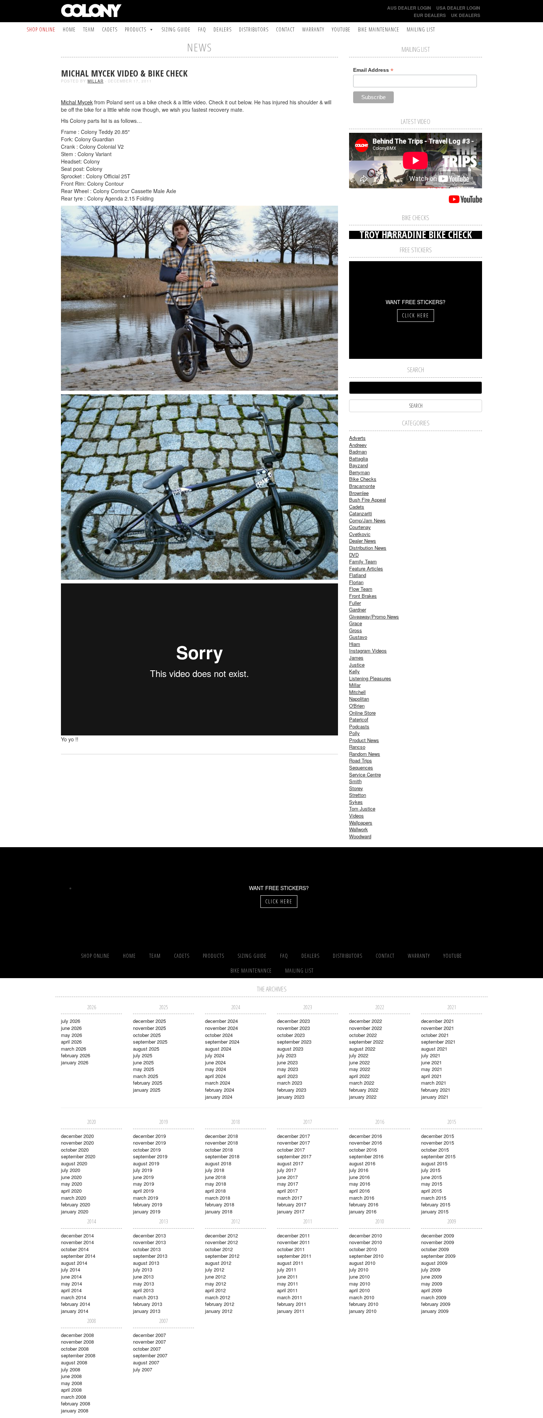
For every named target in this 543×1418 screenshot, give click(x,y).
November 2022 (365, 1027)
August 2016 (362, 1163)
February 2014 (75, 1303)
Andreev (358, 444)
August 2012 (218, 1262)
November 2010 (365, 1242)
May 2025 (143, 1068)
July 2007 (142, 1369)
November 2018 (221, 1142)
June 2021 (431, 1062)
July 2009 (430, 1269)
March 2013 (145, 1297)
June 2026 (71, 1027)
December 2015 (437, 1135)
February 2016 (363, 1204)
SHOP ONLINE (41, 29)
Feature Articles (366, 568)
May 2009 (431, 1283)
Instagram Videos (368, 650)
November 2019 (149, 1142)
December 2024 (221, 1020)
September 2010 (366, 1255)
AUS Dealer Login (409, 7)
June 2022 (359, 1062)
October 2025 (147, 1034)
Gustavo (358, 636)
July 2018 (214, 1169)
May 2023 (287, 1068)
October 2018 (219, 1149)
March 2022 (361, 1082)
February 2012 (219, 1303)
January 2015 (434, 1211)
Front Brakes (363, 595)
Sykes (356, 801)
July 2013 (142, 1269)
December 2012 (221, 1235)
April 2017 (287, 1190)
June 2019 (143, 1176)
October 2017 (291, 1149)
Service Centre (365, 774)
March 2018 (217, 1197)
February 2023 (291, 1089)
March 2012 (217, 1297)
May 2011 (287, 1283)
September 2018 (222, 1156)
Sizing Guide (176, 29)
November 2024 (221, 1027)
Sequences (361, 767)
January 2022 (362, 1096)
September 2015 (438, 1156)
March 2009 (433, 1297)
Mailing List (421, 29)
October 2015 (435, 1149)
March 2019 (145, 1197)
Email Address (373, 70)
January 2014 (74, 1310)
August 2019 (146, 1163)
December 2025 (149, 1020)
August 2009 (434, 1262)
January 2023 (290, 1096)
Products (135, 29)
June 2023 (287, 1062)
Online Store (362, 712)
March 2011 (289, 1297)
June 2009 (431, 1276)
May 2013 (143, 1283)
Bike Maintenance (378, 29)
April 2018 (215, 1190)
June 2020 (71, 1176)
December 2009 (437, 1235)
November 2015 (437, 1142)
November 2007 (149, 1341)
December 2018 (221, 1135)
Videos (356, 815)
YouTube (341, 29)
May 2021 (431, 1068)
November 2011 (293, 1242)
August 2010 (362, 1262)
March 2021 (433, 1082)
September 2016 (366, 1156)
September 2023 (294, 1041)
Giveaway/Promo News (374, 616)
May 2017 (287, 1183)
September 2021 (438, 1041)
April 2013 (143, 1290)
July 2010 (358, 1269)
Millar (95, 81)
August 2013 (146, 1262)
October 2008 (75, 1348)
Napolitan (359, 698)
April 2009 (431, 1290)
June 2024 (215, 1062)
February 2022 (363, 1089)
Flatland (357, 575)
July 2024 (214, 1055)
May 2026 (71, 1034)
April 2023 (287, 1076)
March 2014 (73, 1297)
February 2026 (75, 1055)
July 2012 (214, 1269)
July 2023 (286, 1055)
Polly (354, 733)
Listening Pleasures (370, 678)
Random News (364, 753)
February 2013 (147, 1303)
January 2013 (146, 1310)
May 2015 (431, 1183)
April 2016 (359, 1190)
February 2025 (147, 1082)
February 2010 (363, 1303)
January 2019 (146, 1211)
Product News (364, 740)
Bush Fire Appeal (367, 499)
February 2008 (75, 1403)
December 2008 (77, 1334)
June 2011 (287, 1276)
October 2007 (147, 1348)
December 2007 (149, 1334)
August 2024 (218, 1048)
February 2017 (291, 1204)
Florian (356, 582)
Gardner (357, 609)
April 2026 (71, 1041)
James (356, 657)
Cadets (109, 29)
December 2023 (293, 1020)
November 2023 (293, 1027)
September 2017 (294, 1156)
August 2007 (146, 1362)
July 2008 (70, 1369)
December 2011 (293, 1235)
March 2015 (433, 1197)
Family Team (363, 561)
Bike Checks (362, 478)
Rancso (357, 746)
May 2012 (215, 1283)
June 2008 (71, 1376)
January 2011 (290, 1310)
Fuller (355, 602)
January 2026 (74, 1062)
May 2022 (359, 1068)
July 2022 (358, 1055)
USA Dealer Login (458, 7)
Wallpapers (360, 822)
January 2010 (362, 1310)
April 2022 (359, 1076)
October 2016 (363, 1149)
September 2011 (294, 1255)
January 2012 (218, 1310)
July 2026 (70, 1020)
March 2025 (145, 1076)
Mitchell (357, 691)
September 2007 (150, 1355)
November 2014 (77, 1242)
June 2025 (143, 1062)
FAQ (202, 29)
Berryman (359, 472)
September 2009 (438, 1255)
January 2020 (74, 1211)
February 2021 (435, 1089)
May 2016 (359, 1183)
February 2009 (435, 1303)
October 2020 (75, 1149)
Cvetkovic (359, 534)
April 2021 (431, 1076)
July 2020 (70, 1169)
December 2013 (149, 1235)
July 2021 (430, 1055)
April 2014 (71, 1290)
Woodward (360, 836)
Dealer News (362, 540)
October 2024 (219, 1034)
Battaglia (358, 458)
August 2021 (434, 1048)
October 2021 (435, 1034)
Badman (358, 451)
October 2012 (219, 1249)
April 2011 (287, 1290)
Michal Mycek (77, 102)
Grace (355, 623)
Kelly (354, 671)
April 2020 (71, 1190)
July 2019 (142, 1169)
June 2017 (287, 1176)
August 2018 (218, 1163)
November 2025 (149, 1027)
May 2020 (71, 1183)
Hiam (354, 643)
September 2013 (150, 1255)
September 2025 (150, 1041)
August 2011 (290, 1262)
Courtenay (360, 527)
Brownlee (359, 492)
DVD (354, 554)
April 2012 (215, 1290)
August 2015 (434, 1163)
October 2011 (291, 1249)
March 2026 (73, 1048)
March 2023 (289, 1082)
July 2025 (142, 1055)
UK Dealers (465, 15)
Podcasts (359, 726)
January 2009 (434, 1310)
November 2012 (221, 1242)
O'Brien (357, 705)
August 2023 (290, 1048)
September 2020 (78, 1156)
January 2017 (290, 1211)
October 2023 (291, 1034)
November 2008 (77, 1341)
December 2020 (77, 1135)
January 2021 (434, 1096)
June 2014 (71, 1276)
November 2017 (293, 1142)
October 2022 (363, 1034)
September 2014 (78, 1255)
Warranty (313, 29)
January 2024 (218, 1096)
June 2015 (431, 1176)
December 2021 (437, 1020)
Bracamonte (362, 485)
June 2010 (359, 1276)
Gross (355, 630)
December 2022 (365, 1020)
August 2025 (146, 1048)
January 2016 (362, 1211)
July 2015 (430, 1169)
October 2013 (147, 1249)
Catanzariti (360, 513)
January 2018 (218, 1211)
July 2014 (70, 1269)
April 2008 (71, 1389)
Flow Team (360, 588)
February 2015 (435, 1204)
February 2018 (219, 1204)
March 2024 (217, 1082)
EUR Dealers (430, 15)
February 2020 (75, 1204)
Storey (356, 788)
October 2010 (363, 1249)
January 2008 (74, 1410)
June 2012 (215, 1276)
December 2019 (149, 1135)
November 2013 (149, 1242)
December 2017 (293, 1135)
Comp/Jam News (367, 520)
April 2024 (215, 1076)
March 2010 (361, 1297)
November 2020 (77, 1142)
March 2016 (361, 1197)
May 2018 (215, 1183)
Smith (355, 781)
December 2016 (365, 1135)
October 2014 (75, 1249)
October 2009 (435, 1249)
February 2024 (219, 1089)
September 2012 (222, 1255)
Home (69, 29)
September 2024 (222, 1041)
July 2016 (358, 1169)
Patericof (358, 719)
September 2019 (150, 1156)
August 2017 (290, 1163)
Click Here (415, 315)
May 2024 (215, 1068)
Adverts (357, 437)
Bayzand (358, 465)
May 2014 (71, 1283)
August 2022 (362, 1048)
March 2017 (289, 1197)
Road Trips (360, 760)
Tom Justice (362, 808)
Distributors (254, 29)
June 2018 (215, 1176)
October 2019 (147, 1149)
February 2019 (147, 1204)
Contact (285, 29)
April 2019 (143, 1190)
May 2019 (143, 1183)
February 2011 (291, 1303)
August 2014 (74, 1262)
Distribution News (367, 547)
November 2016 (365, 1142)
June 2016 (359, 1176)
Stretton (357, 794)
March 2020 (73, 1197)
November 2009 (437, 1242)
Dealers (223, 29)
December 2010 (365, 1235)
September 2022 (366, 1041)
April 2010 (359, 1290)
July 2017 (286, 1169)
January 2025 (146, 1089)
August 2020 (74, 1163)
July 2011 (286, 1269)
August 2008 (74, 1362)
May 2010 (359, 1283)
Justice (357, 664)
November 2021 (437, 1027)
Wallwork (358, 829)
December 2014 (77, 1235)
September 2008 (78, 1355)
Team (89, 29)
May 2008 (71, 1383)
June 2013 (143, 1276)
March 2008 (73, 1396)
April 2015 (431, 1190)
